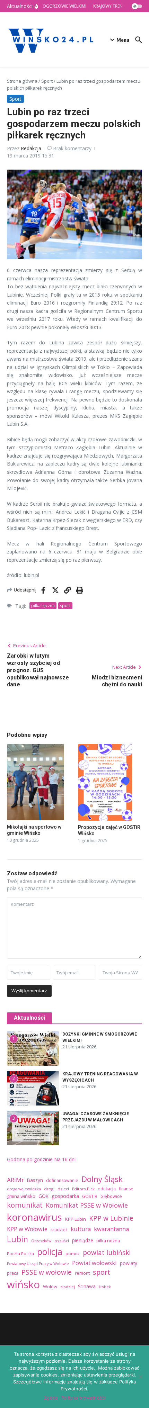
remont (82, 1273)
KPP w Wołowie (27, 1229)
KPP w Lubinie (111, 1218)
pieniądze (82, 1240)
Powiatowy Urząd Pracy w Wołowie (38, 1263)
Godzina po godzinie (30, 1159)
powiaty (128, 1263)
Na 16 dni (65, 1159)
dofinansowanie (62, 1180)
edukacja (107, 1189)
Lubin (17, 1239)
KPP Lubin (75, 1219)
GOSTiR (89, 1196)
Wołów (50, 1286)
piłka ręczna (43, 605)
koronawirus (34, 1217)
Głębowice (111, 1196)
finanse (126, 1189)
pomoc (72, 1253)
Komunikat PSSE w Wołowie (87, 1205)
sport (65, 605)
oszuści (61, 1240)
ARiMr (15, 1180)
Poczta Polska (20, 1253)
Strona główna (22, 81)
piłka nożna (108, 1240)
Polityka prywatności (83, 1397)
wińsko (23, 1284)
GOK (43, 1196)
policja (49, 1251)
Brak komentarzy (72, 148)
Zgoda (51, 1397)
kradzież (59, 1230)
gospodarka (65, 1196)
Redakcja (31, 148)
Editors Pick (83, 1188)
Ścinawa (87, 1286)
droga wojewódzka (24, 1188)
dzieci (63, 1188)
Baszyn (35, 1180)
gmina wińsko (21, 1196)
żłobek (105, 1286)
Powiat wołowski (94, 1263)
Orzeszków (41, 1240)
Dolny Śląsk (102, 1179)
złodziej (67, 1286)
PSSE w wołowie (46, 1272)
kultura (81, 1229)
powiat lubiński (107, 1252)
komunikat (25, 1205)
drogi (49, 1188)
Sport (47, 81)
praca (12, 1273)
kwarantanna (111, 1229)
